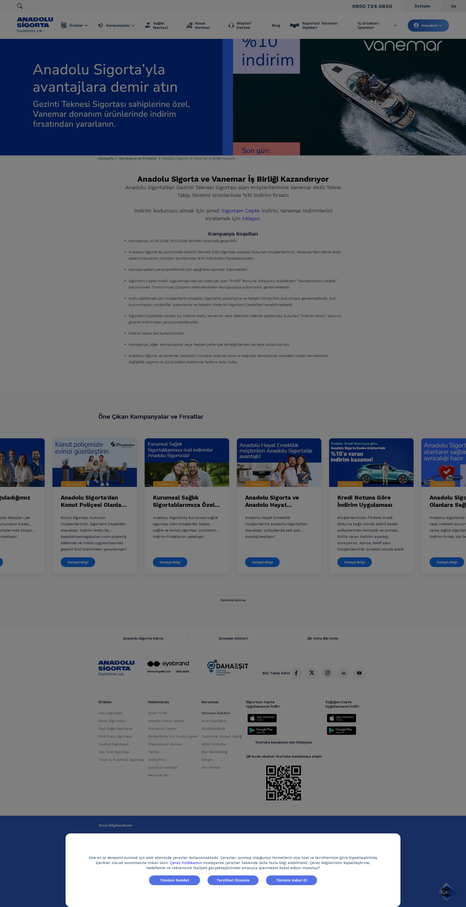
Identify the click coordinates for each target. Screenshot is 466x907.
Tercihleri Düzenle (233, 880)
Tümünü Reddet (174, 880)
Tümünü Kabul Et (291, 880)
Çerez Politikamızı (186, 863)
